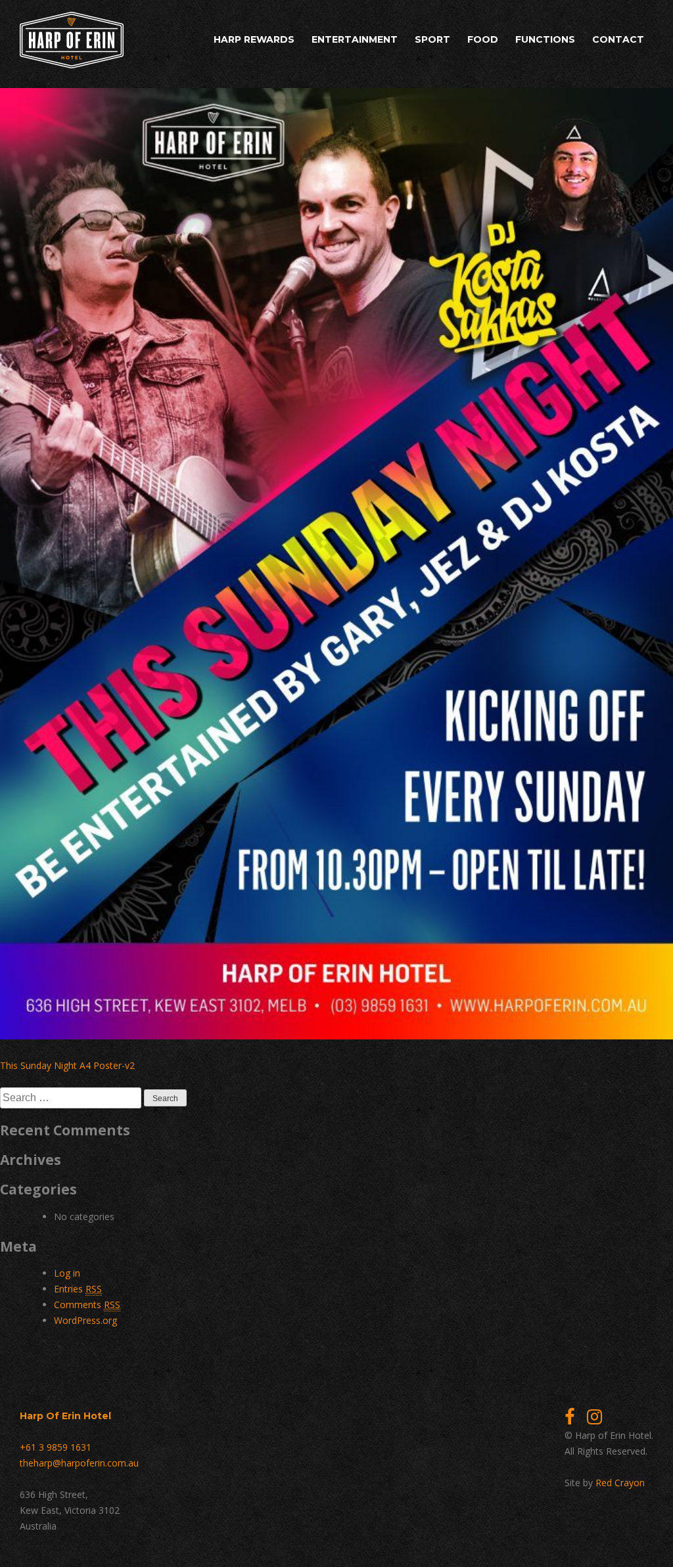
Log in (67, 1273)
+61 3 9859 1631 (55, 1447)
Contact (618, 39)
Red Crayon (620, 1482)
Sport (432, 39)
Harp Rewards (254, 39)
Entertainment (355, 39)
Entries (78, 1289)
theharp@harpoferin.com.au (79, 1463)
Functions (545, 39)
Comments (87, 1304)
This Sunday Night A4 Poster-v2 (67, 1065)
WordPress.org (85, 1320)
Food (482, 39)
